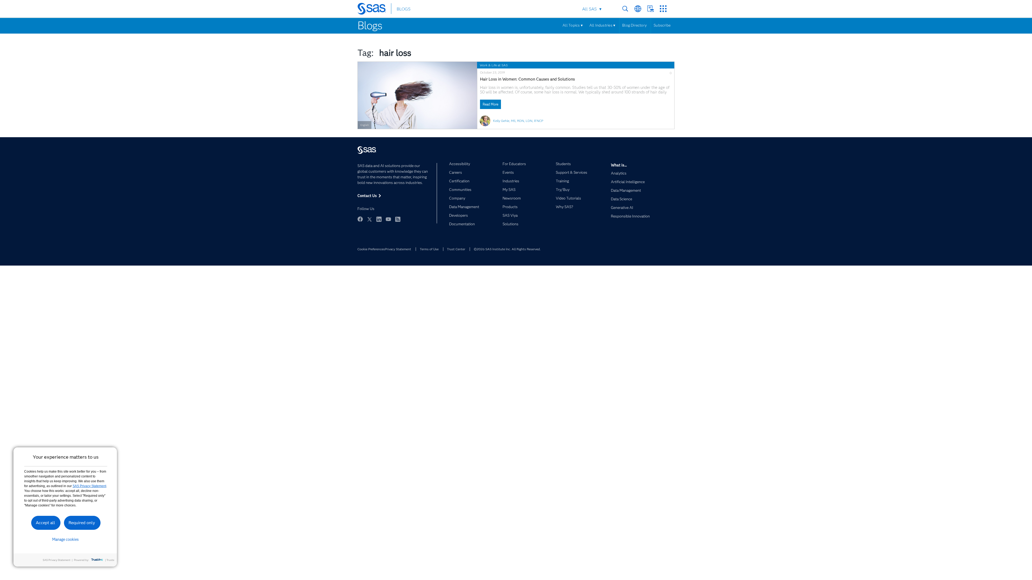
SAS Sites (663, 8)
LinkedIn (379, 219)
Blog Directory (634, 25)
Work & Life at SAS (494, 65)
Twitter (369, 219)
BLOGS (403, 9)
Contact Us (650, 8)
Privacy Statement (398, 249)
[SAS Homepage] (374, 10)
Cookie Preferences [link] (371, 249)
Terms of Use (429, 249)
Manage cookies (65, 539)
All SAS (589, 9)
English (364, 125)
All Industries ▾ (602, 25)
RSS (397, 219)
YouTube (388, 219)
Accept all (45, 522)
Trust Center (456, 249)
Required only (82, 522)
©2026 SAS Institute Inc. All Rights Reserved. (507, 249)
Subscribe (662, 25)
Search (625, 8)
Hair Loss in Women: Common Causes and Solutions (527, 79)
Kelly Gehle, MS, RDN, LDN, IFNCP (518, 121)
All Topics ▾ (572, 25)
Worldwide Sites (638, 8)
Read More (490, 104)
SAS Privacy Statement (89, 486)
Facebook (360, 219)
